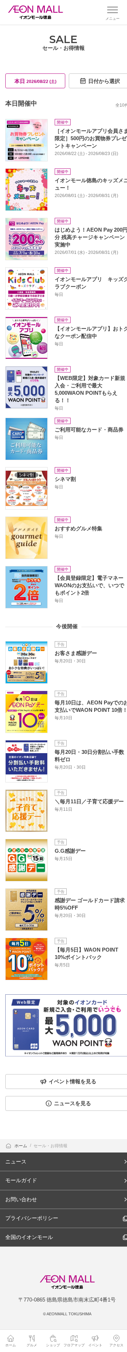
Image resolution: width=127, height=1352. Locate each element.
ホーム (21, 1145)
